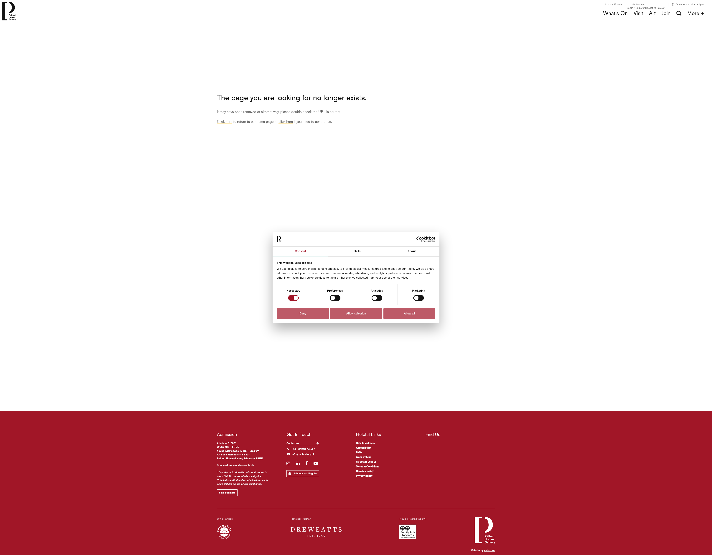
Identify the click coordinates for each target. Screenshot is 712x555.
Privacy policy (364, 475)
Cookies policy (365, 471)
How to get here (365, 443)
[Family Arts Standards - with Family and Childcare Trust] (407, 532)
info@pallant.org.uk (303, 454)
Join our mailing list (305, 473)
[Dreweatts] (316, 532)
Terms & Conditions (367, 466)
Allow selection (356, 313)
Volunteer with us (366, 461)
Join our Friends (613, 4)
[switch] (335, 298)
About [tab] (412, 251)
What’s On (615, 13)
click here (285, 121)
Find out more (227, 492)
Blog (374, 20)
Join (666, 13)
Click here (224, 121)
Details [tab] (356, 251)
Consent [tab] (300, 251)
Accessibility (363, 447)
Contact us (293, 443)
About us (545, 20)
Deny (302, 313)
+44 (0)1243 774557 (303, 449)
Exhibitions (215, 20)
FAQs (359, 452)
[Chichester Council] (224, 532)
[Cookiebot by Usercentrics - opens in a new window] (419, 239)
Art (652, 13)
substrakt (489, 550)
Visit (638, 13)
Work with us (363, 457)
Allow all (409, 313)
